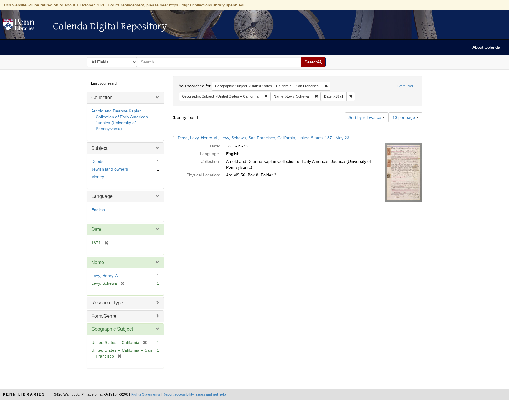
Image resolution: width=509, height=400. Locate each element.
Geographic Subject (112, 329)
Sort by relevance (365, 117)
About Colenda (486, 47)
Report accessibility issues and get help (194, 394)
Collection (102, 97)
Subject (99, 148)
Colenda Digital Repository (25, 26)
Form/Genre (103, 316)
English (98, 209)
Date (96, 229)
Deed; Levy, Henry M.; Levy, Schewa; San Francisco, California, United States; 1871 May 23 (263, 137)
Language (102, 196)
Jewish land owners (109, 169)
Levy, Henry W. (105, 275)
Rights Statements (145, 394)
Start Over (405, 86)
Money (97, 176)
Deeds (97, 161)
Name (97, 262)
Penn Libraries (24, 394)
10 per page (404, 117)
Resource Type (107, 302)
